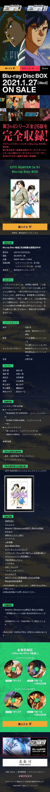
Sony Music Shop (12, 545)
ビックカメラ (10, 574)
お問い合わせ (10, 772)
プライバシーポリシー (37, 772)
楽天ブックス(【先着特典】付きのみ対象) (22, 577)
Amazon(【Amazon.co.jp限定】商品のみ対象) (24, 528)
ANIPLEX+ (9, 521)
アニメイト (9, 524)
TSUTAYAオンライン (14, 560)
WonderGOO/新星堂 (13, 581)
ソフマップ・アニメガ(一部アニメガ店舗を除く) (25, 552)
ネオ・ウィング (11, 567)
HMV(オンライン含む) (14, 535)
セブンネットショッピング (16, 549)
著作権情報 (22, 772)
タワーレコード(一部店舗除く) (18, 556)
